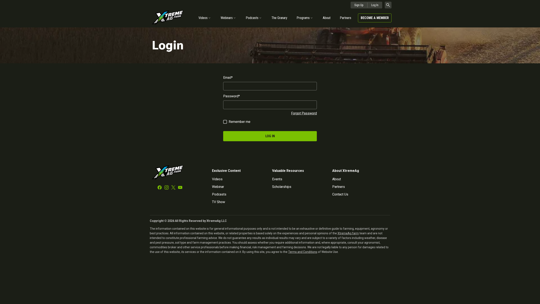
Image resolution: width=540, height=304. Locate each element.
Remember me (239, 122)
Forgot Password (304, 113)
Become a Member (375, 18)
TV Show (218, 202)
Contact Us (340, 194)
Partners (345, 18)
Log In (374, 5)
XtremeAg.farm (348, 233)
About (327, 18)
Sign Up (358, 5)
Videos (203, 18)
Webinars (227, 18)
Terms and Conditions (302, 252)
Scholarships (281, 187)
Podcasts (252, 18)
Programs (303, 18)
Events (277, 179)
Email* (228, 78)
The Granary (279, 18)
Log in (270, 136)
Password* (231, 96)
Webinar (218, 187)
